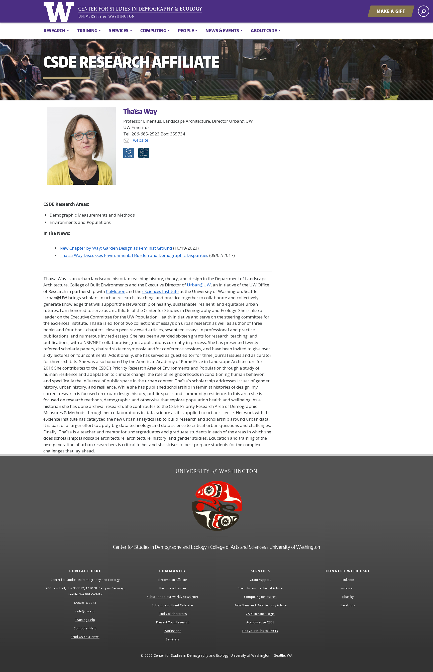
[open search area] (423, 11)
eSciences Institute (160, 291)
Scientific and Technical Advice (260, 588)
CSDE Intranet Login (260, 614)
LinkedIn (348, 580)
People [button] (186, 30)
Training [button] (87, 30)
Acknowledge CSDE (260, 622)
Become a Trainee (172, 588)
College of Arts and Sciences (238, 547)
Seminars (172, 639)
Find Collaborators (173, 614)
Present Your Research (172, 622)
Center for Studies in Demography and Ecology (143, 14)
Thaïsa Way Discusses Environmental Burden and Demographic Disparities (134, 255)
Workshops (172, 631)
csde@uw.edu (85, 611)
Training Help (85, 620)
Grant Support (260, 580)
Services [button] (119, 30)
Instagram (348, 588)
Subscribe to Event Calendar (172, 605)
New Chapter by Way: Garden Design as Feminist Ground (116, 248)
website (140, 140)
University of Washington (59, 11)
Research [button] (54, 30)
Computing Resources (260, 597)
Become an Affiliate (172, 580)
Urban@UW (199, 285)
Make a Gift (391, 11)
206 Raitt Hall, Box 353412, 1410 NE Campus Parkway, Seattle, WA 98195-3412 (85, 591)
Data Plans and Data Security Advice (260, 605)
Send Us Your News (85, 637)
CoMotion (115, 291)
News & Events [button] (222, 30)
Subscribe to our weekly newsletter (172, 597)
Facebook (348, 605)
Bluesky (348, 597)
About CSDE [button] (264, 30)
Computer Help (85, 628)
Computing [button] (153, 30)
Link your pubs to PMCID (260, 631)
